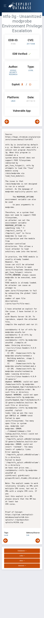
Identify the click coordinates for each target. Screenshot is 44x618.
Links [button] (21, 556)
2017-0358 (31, 44)
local (30, 70)
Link (27, 535)
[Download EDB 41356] (23, 84)
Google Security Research (13, 72)
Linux (13, 101)
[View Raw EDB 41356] (30, 84)
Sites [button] (21, 561)
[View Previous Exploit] (7, 121)
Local (6, 535)
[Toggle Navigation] (6, 5)
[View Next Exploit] (37, 121)
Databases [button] (21, 551)
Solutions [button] (21, 565)
